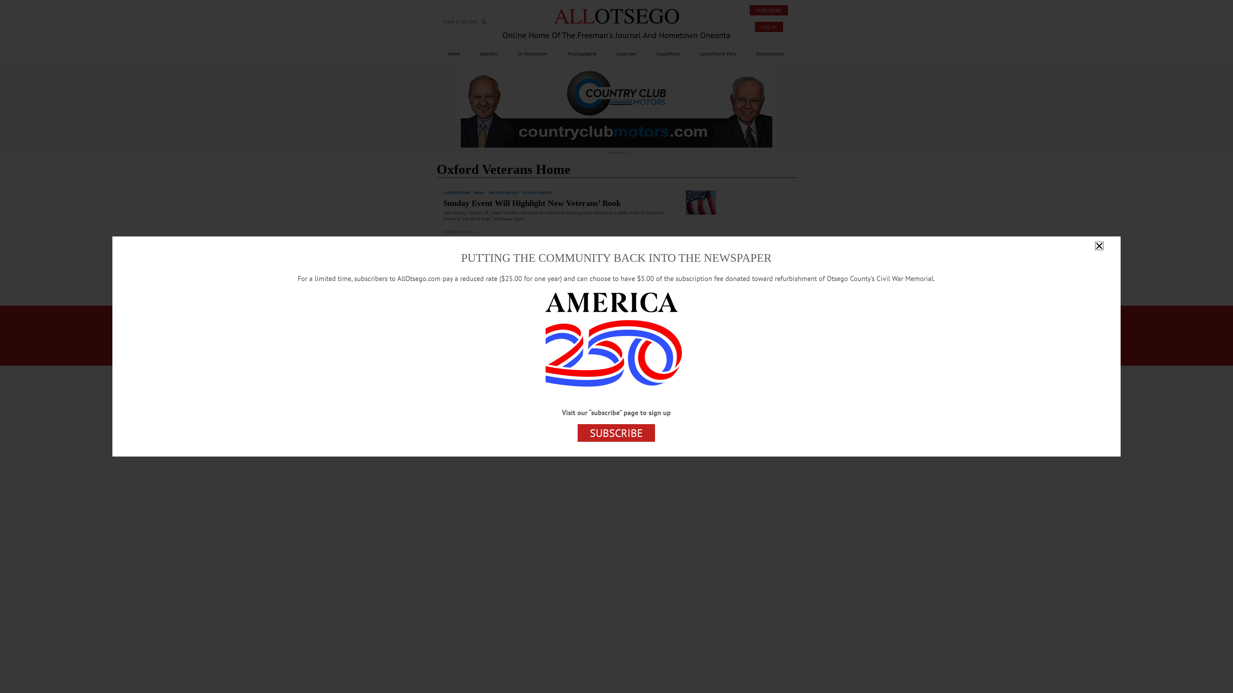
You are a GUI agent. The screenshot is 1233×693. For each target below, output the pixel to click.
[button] (1099, 246)
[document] (616, 346)
